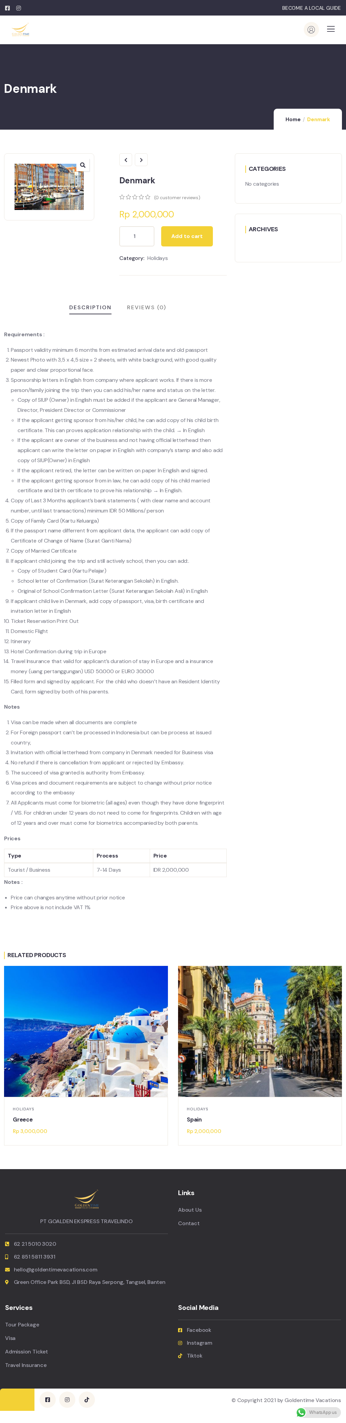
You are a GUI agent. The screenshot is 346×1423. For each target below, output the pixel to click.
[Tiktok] (87, 1400)
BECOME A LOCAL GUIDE (311, 8)
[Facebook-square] (48, 1400)
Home (293, 119)
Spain (194, 1119)
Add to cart (187, 236)
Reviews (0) (146, 307)
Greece (23, 1119)
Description (90, 307)
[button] (338, 1057)
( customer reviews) (177, 197)
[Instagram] (67, 1400)
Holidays (157, 258)
